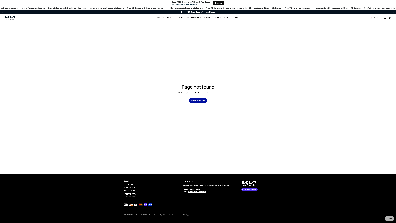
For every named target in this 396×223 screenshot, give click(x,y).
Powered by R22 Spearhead (144, 215)
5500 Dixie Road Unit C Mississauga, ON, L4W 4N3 (209, 185)
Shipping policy (187, 215)
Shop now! (218, 3)
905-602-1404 (194, 189)
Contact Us (128, 184)
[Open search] (380, 17)
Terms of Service (130, 197)
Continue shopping (198, 100)
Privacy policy (167, 215)
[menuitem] (159, 17)
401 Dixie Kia (132, 215)
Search (126, 181)
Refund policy (158, 215)
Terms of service (177, 215)
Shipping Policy (130, 194)
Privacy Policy (129, 187)
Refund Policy (129, 191)
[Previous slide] (2, 12)
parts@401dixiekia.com (197, 192)
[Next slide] (393, 12)
